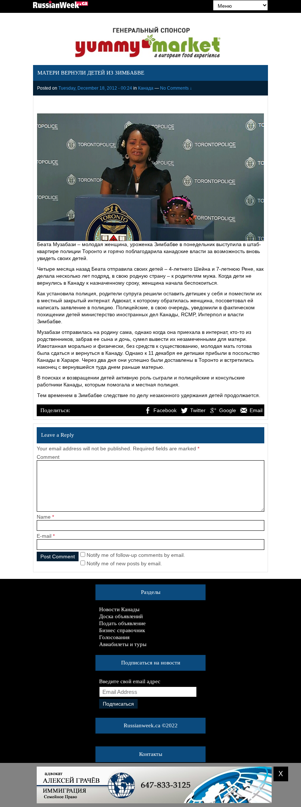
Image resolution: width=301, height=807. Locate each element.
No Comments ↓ (176, 88)
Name (44, 517)
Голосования (114, 637)
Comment (48, 457)
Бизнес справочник (122, 630)
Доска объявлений (121, 616)
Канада (145, 88)
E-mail (44, 536)
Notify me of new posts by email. (124, 563)
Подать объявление (122, 623)
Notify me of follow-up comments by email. (136, 555)
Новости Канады (119, 609)
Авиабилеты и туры (122, 644)
